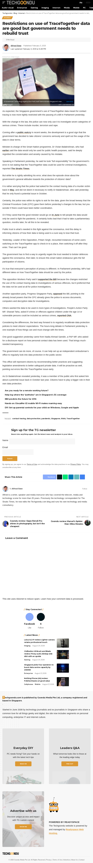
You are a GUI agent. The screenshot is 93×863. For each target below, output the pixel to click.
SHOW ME (23, 827)
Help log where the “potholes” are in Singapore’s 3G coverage (36, 395)
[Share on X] (59, 477)
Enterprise (28, 673)
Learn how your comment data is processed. (62, 599)
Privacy (49, 860)
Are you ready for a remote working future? (27, 390)
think (63, 418)
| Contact (81, 860)
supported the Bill (47, 279)
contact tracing (19, 418)
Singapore (56, 418)
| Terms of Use (57, 860)
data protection (34, 418)
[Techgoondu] (21, 2)
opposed (57, 294)
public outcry (24, 132)
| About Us (74, 860)
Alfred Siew (16, 46)
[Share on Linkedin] (70, 477)
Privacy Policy (75, 464)
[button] (4, 2)
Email (5, 447)
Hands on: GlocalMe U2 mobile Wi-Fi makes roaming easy (33, 403)
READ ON (23, 764)
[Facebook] (90, 489)
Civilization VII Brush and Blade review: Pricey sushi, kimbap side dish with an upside (38, 653)
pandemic (46, 418)
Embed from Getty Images (10, 57)
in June (55, 215)
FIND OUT (69, 764)
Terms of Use (32, 464)
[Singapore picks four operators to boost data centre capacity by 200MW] (63, 668)
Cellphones (28, 684)
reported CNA (64, 315)
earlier (6, 150)
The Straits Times (20, 168)
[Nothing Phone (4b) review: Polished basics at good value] (63, 681)
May (12, 190)
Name (5, 440)
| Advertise (66, 860)
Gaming (27, 660)
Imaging (27, 646)
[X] (40, 621)
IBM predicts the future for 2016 (21, 399)
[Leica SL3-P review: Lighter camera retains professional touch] (63, 643)
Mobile (37, 684)
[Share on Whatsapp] (64, 477)
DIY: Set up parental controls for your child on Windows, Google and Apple (42, 407)
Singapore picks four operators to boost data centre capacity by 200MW (39, 667)
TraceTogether (73, 418)
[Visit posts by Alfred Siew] (5, 489)
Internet (7, 18)
